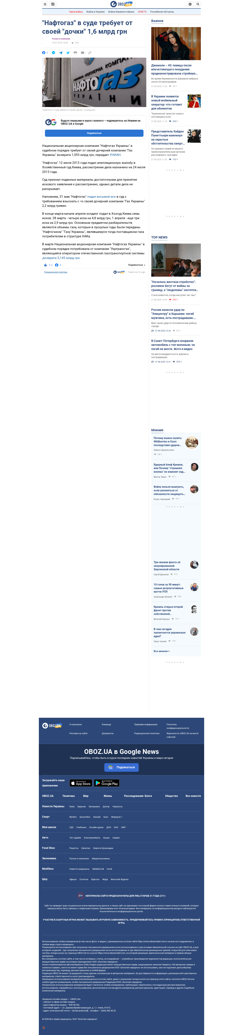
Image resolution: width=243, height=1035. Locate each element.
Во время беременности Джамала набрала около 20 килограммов (174, 80)
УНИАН (115, 155)
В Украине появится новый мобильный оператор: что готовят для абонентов (166, 102)
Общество (171, 796)
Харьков (81, 806)
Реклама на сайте (78, 733)
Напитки (85, 848)
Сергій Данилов (161, 574)
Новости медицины (79, 869)
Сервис (116, 837)
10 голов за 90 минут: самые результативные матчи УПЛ (168, 588)
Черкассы (117, 806)
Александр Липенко (163, 597)
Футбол (73, 817)
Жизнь (108, 796)
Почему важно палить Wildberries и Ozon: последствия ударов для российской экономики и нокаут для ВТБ (168, 441)
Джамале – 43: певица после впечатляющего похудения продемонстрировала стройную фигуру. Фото (173, 69)
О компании (75, 724)
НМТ (123, 827)
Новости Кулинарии (103, 848)
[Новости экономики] (119, 273)
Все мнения (161, 651)
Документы (108, 733)
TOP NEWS (159, 237)
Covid (109, 869)
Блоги (148, 796)
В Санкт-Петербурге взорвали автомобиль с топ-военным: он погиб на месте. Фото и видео (173, 345)
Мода (105, 879)
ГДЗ (71, 827)
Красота (95, 879)
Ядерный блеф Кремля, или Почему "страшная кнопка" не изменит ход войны (168, 468)
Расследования (133, 796)
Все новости (193, 796)
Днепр (106, 806)
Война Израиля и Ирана (121, 11)
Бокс (105, 817)
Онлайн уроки (96, 827)
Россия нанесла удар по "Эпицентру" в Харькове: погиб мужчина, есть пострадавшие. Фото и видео (172, 314)
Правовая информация (145, 724)
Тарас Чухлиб (160, 641)
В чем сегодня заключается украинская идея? (169, 633)
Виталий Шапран (162, 619)
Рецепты (73, 848)
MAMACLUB (98, 869)
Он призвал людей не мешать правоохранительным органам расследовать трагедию (168, 151)
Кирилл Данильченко (164, 450)
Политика (69, 796)
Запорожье (94, 806)
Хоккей (97, 817)
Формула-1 (116, 817)
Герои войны (76, 11)
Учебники (81, 827)
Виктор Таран (160, 477)
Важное (157, 21)
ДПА (108, 827)
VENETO (142, 11)
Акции (106, 837)
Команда (106, 724)
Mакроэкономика (101, 858)
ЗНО (116, 827)
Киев (71, 806)
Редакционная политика (55, 272)
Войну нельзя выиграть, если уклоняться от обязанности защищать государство (169, 490)
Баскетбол (85, 817)
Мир (85, 796)
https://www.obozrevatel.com (151, 941)
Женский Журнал (120, 879)
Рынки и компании (61, 39)
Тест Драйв (75, 837)
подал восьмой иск (102, 197)
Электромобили (92, 837)
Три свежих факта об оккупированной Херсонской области (167, 566)
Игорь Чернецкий (162, 499)
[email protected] (80, 1010)
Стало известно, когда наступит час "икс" (173, 295)
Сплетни (84, 879)
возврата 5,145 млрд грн (61, 258)
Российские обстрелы (162, 11)
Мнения (157, 430)
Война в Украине (95, 11)
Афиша (73, 879)
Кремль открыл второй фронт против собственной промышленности (168, 610)
